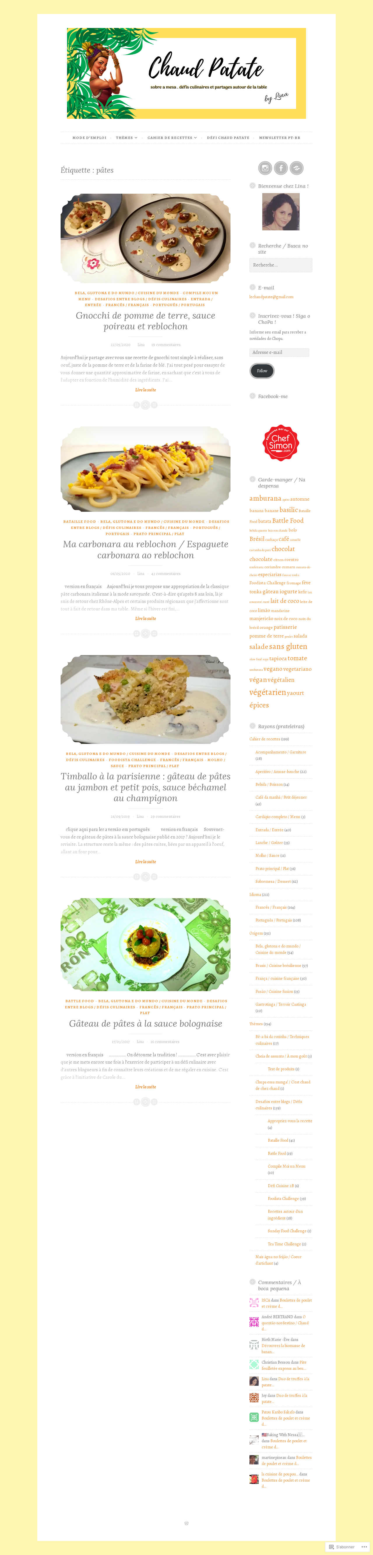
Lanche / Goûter (269, 843)
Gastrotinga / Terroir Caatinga (281, 1004)
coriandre (272, 567)
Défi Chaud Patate (228, 137)
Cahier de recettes (169, 137)
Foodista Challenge (132, 759)
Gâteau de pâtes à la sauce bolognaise (145, 1023)
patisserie (285, 627)
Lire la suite (108, 389)
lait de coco (284, 600)
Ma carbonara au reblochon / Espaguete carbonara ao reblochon (145, 549)
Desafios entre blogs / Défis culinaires (141, 298)
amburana (265, 498)
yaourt (295, 693)
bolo (292, 530)
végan (258, 679)
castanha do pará (260, 550)
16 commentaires (165, 1041)
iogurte (288, 591)
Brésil (256, 538)
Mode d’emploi (89, 137)
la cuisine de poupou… (280, 1474)
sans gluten (288, 646)
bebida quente (258, 530)
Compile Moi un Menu (287, 1166)
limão (264, 610)
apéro (285, 499)
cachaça (271, 539)
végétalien (281, 679)
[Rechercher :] (280, 265)
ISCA (266, 1300)
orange (266, 627)
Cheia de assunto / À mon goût (281, 1056)
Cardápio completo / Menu (278, 817)
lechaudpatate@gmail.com (271, 297)
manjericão (261, 618)
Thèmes (124, 137)
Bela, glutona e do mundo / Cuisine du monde (127, 292)
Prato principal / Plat (158, 533)
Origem (256, 933)
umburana (256, 670)
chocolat (283, 548)
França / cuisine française (277, 978)
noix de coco (286, 618)
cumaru (288, 567)
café (284, 538)
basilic (288, 509)
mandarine (280, 610)
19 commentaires (166, 344)
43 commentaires (166, 573)
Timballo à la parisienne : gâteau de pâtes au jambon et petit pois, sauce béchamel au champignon (146, 787)
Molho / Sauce (267, 855)
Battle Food (79, 1000)
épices (259, 705)
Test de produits (281, 1069)
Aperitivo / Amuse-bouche (277, 771)
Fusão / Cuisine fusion (274, 991)
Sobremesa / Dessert (273, 881)
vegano (273, 668)
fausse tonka (290, 575)
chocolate (260, 559)
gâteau (271, 591)
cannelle (295, 540)
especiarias (269, 574)
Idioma (255, 894)
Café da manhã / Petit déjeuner (281, 797)
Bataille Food (79, 521)
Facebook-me (273, 396)
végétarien (267, 692)
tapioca (278, 658)
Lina (141, 344)
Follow (262, 371)
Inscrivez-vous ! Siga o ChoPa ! (284, 319)
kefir (302, 592)
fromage (293, 583)
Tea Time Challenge (284, 1244)
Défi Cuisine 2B (281, 1186)
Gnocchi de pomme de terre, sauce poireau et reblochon (145, 321)
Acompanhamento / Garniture (281, 752)
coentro (291, 559)
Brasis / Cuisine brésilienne (278, 965)
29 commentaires (165, 816)
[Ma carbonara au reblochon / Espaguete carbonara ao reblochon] (146, 469)
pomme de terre (266, 635)
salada (300, 635)
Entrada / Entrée (270, 830)
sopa (265, 659)
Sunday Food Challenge (287, 1231)
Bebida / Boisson (269, 784)
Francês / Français (127, 304)
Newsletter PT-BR (279, 137)
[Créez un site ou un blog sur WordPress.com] (186, 1523)
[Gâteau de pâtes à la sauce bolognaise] (146, 944)
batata (264, 521)
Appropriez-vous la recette (290, 1121)
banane (272, 510)
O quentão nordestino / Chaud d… (285, 1323)
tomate (297, 658)
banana (256, 510)
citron (278, 559)
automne (299, 498)
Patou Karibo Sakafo (278, 1412)
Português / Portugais (179, 304)
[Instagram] (265, 168)
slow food (255, 659)
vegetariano (297, 669)
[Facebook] (281, 168)
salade (258, 646)
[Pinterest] (297, 168)
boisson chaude (278, 530)
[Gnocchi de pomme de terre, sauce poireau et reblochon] (146, 238)
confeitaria (256, 567)
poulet (289, 636)
